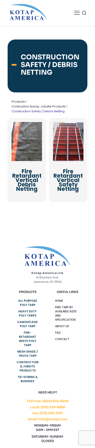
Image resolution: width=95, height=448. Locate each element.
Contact (62, 339)
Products (18, 101)
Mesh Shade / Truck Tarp (27, 354)
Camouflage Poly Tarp (27, 324)
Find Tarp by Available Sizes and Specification (66, 313)
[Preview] (37, 134)
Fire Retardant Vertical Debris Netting (27, 180)
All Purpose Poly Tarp (27, 303)
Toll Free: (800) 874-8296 (47, 401)
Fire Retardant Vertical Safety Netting (68, 180)
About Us (62, 326)
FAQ (58, 333)
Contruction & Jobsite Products (28, 366)
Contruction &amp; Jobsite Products (39, 106)
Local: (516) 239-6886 (47, 407)
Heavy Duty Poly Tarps (27, 313)
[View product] (37, 127)
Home (59, 301)
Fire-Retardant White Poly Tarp (27, 339)
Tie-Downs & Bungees (28, 379)
